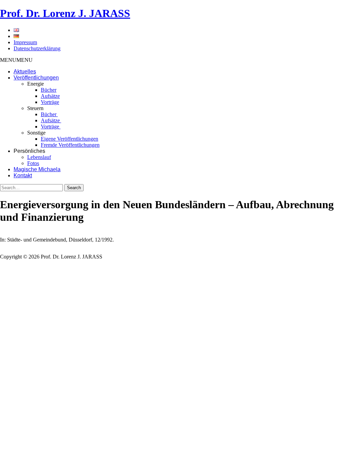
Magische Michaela (37, 169)
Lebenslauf (39, 157)
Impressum (25, 42)
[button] (16, 60)
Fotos (33, 163)
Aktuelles (25, 71)
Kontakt (23, 175)
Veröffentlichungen (36, 78)
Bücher (48, 90)
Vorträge (50, 102)
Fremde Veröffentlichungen (70, 145)
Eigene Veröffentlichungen (69, 139)
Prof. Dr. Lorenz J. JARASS (65, 13)
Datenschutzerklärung (37, 48)
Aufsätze (50, 96)
